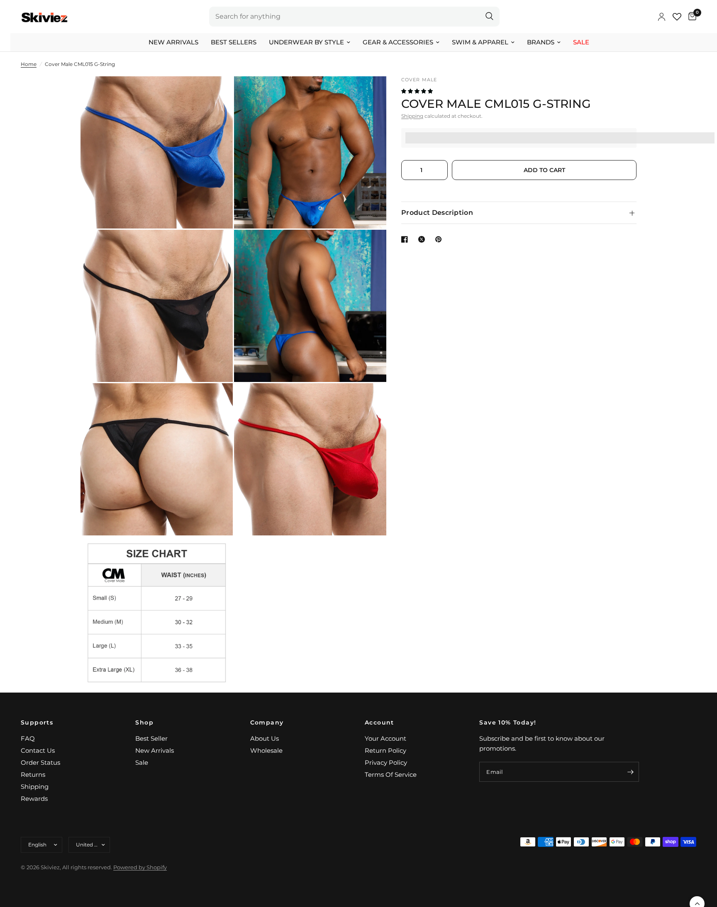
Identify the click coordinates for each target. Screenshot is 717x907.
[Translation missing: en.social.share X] (423, 239)
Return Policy (385, 750)
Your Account (385, 738)
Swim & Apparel (480, 42)
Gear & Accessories (398, 42)
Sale (581, 42)
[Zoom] (215, 94)
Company (267, 722)
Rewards (34, 798)
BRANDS (540, 42)
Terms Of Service (391, 774)
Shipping (412, 116)
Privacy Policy (386, 762)
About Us (264, 738)
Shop (144, 722)
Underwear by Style (306, 42)
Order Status (40, 762)
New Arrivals (173, 42)
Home (29, 64)
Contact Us (38, 750)
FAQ (28, 738)
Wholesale (266, 750)
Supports (37, 722)
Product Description (437, 212)
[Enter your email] (630, 772)
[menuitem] (173, 42)
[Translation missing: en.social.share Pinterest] (440, 239)
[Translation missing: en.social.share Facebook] (406, 239)
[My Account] (662, 16)
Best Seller (151, 738)
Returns (33, 774)
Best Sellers (233, 42)
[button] (417, 91)
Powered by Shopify (140, 867)
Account (379, 722)
